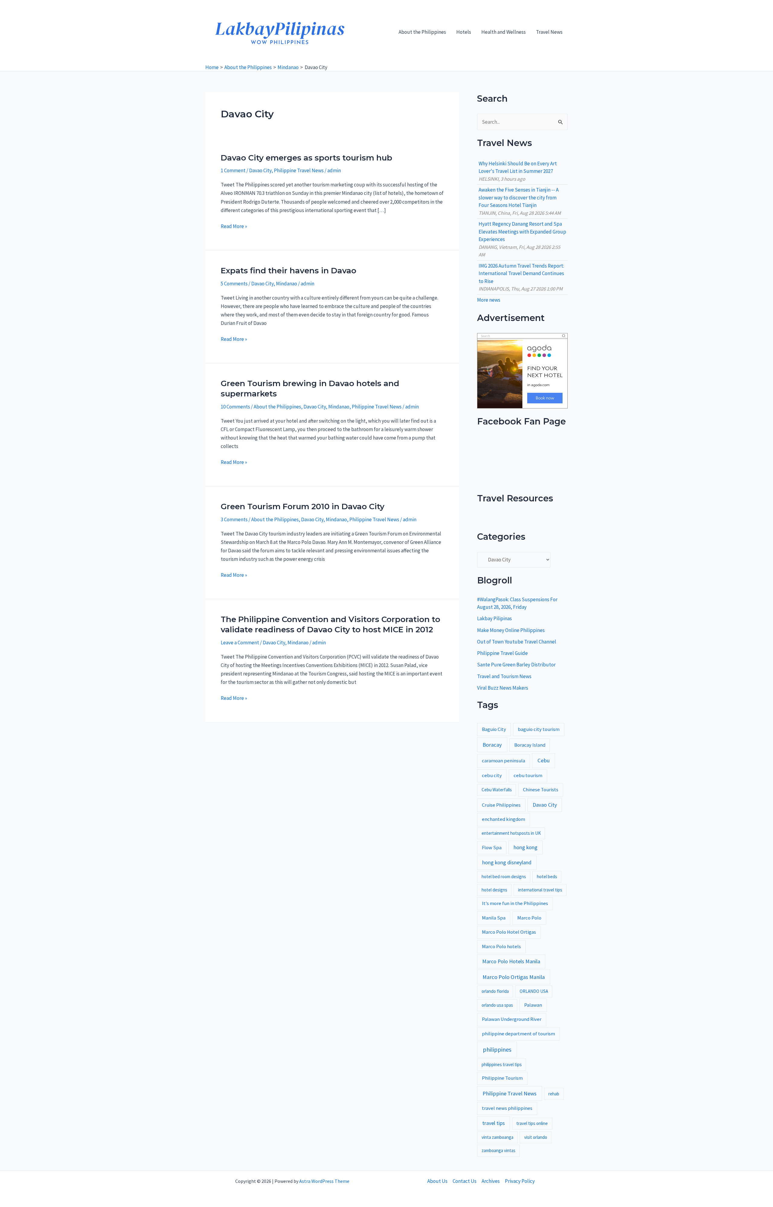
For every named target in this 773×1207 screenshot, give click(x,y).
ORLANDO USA (534, 991)
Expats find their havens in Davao (288, 270)
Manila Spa (493, 918)
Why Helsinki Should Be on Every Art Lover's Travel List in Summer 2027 (518, 167)
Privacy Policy (520, 1181)
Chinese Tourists (540, 789)
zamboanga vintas (498, 1150)
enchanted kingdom (503, 819)
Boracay (492, 744)
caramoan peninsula (503, 761)
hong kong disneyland (506, 862)
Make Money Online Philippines (511, 630)
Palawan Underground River (511, 1019)
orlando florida (495, 991)
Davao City (260, 170)
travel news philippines (507, 1108)
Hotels (463, 32)
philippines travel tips (502, 1064)
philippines (497, 1049)
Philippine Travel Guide (502, 653)
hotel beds (547, 876)
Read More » (234, 226)
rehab (553, 1094)
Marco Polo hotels (501, 946)
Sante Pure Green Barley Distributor (516, 664)
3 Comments (234, 519)
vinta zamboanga (497, 1137)
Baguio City (494, 729)
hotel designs (494, 890)
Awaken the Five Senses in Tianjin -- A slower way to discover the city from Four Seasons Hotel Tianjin (519, 197)
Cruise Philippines (501, 805)
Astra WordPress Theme (324, 1181)
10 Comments (235, 406)
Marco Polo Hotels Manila (511, 961)
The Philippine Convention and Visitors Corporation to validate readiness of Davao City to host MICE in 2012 (330, 624)
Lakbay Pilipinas (494, 618)
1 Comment (233, 170)
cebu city (492, 775)
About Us (437, 1181)
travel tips (493, 1123)
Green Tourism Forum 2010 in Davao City (302, 506)
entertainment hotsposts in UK (511, 833)
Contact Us (464, 1181)
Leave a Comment (240, 642)
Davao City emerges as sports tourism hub (306, 158)
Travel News (549, 32)
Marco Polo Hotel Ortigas (509, 932)
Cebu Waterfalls (497, 789)
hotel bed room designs (504, 876)
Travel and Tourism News (504, 676)
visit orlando (535, 1137)
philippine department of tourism (518, 1034)
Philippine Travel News (299, 170)
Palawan (533, 1005)
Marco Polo (529, 918)
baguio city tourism (539, 729)
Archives (491, 1181)
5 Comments (234, 283)
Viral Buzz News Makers (502, 687)
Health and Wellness (503, 32)
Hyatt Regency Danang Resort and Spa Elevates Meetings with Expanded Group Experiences (522, 232)
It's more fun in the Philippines (515, 903)
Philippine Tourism (502, 1078)
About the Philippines (422, 32)
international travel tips (540, 890)
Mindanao (286, 283)
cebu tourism (528, 775)
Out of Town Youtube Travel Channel (516, 641)
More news (488, 300)
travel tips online (532, 1123)
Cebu (543, 760)
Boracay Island (529, 745)
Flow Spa (492, 847)
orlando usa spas (497, 1005)
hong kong (525, 847)
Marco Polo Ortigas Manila (514, 977)
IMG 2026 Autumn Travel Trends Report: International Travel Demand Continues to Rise (521, 273)
